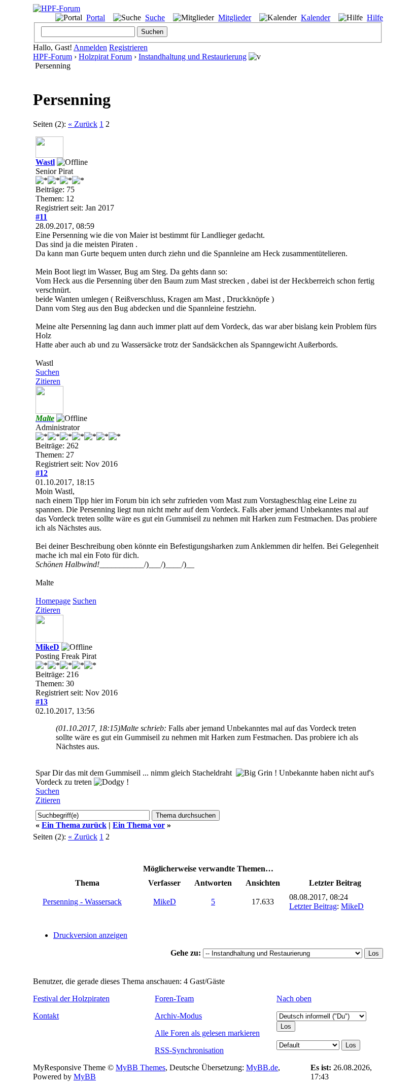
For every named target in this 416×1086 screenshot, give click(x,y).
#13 (42, 701)
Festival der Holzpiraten (71, 998)
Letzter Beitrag (313, 906)
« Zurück (82, 124)
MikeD (47, 647)
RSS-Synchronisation (189, 1050)
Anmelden (90, 47)
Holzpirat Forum (105, 56)
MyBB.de (262, 1067)
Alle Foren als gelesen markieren (207, 1033)
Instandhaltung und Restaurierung (192, 56)
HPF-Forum (52, 56)
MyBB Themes (140, 1067)
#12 (42, 473)
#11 (41, 217)
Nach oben (293, 998)
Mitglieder (234, 17)
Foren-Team (174, 998)
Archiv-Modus (178, 1015)
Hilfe (375, 17)
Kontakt (46, 1015)
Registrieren (128, 47)
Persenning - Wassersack (82, 901)
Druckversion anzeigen (90, 935)
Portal (95, 17)
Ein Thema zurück (74, 825)
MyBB (85, 1076)
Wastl (45, 162)
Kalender (315, 17)
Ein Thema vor (139, 825)
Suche (155, 17)
